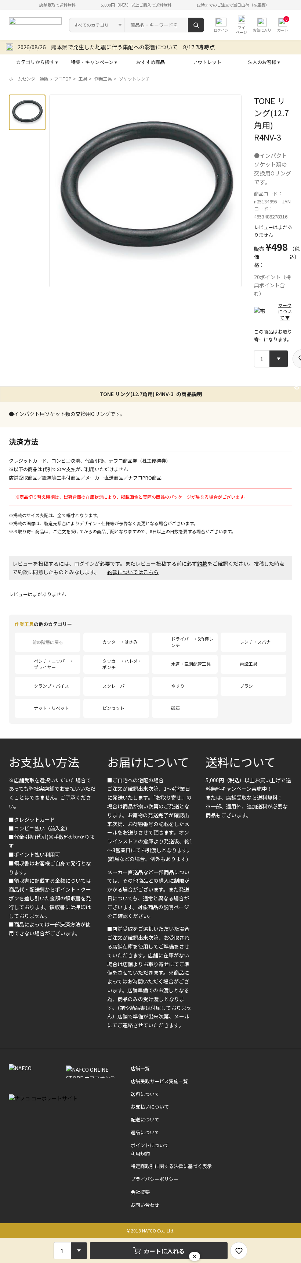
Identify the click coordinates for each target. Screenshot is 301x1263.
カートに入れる (164, 1250)
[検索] (196, 25)
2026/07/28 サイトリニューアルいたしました (75, 47)
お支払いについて (150, 1106)
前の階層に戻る (47, 642)
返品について (145, 1132)
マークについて (284, 311)
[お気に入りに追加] (238, 1250)
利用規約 (140, 1153)
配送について (145, 1119)
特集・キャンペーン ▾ (94, 61)
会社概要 (140, 1191)
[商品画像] (27, 112)
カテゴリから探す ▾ (37, 61)
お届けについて (148, 761)
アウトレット (207, 61)
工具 (83, 78)
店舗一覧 (140, 1068)
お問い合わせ (145, 1204)
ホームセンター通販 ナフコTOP (40, 78)
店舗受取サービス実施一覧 (159, 1081)
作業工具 (103, 78)
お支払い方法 (44, 761)
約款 (202, 563)
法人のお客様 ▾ (264, 61)
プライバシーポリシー (154, 1178)
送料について (241, 761)
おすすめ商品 (150, 61)
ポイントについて (150, 1145)
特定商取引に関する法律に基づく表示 (171, 1166)
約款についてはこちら (133, 572)
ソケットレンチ (134, 78)
